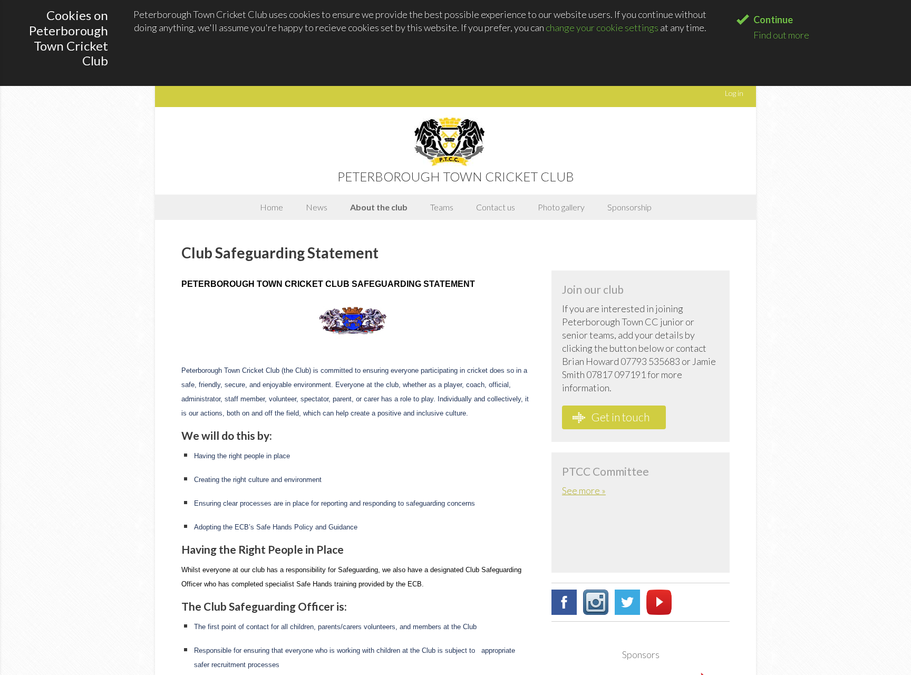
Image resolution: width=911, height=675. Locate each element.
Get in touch (619, 416)
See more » (584, 490)
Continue (773, 19)
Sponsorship (629, 207)
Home (271, 207)
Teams (441, 207)
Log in (734, 93)
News (316, 207)
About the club (379, 207)
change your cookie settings (602, 27)
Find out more (781, 35)
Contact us (495, 207)
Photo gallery (561, 207)
